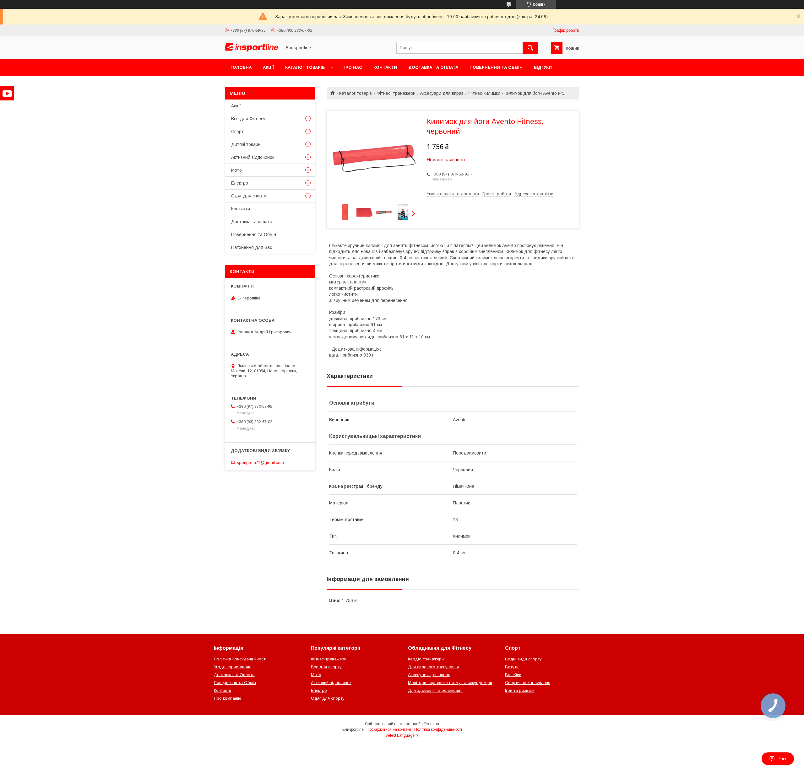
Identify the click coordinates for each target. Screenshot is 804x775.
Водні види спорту (523, 659)
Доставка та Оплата (234, 674)
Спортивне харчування (527, 682)
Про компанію (227, 698)
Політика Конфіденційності (240, 659)
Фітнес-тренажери (328, 659)
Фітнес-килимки (484, 93)
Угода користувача (233, 667)
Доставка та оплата (433, 67)
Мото (236, 170)
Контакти (385, 67)
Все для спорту (326, 667)
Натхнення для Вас (251, 247)
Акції (268, 67)
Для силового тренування (433, 667)
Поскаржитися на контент (389, 729)
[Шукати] (530, 48)
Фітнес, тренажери (396, 93)
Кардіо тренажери (426, 659)
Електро (239, 183)
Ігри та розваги (520, 690)
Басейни (513, 674)
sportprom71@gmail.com (260, 462)
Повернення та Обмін (496, 67)
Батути (512, 667)
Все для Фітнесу (248, 118)
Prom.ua (431, 724)
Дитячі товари (246, 144)
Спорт (237, 131)
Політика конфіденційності (438, 729)
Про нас (352, 67)
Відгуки (543, 67)
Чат (782, 758)
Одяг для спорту (248, 195)
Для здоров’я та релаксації (435, 690)
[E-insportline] (251, 49)
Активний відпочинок (252, 157)
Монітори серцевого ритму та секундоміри (450, 682)
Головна (241, 67)
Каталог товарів (305, 67)
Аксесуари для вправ (442, 93)
